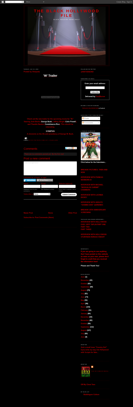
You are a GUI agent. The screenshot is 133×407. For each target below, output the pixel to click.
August (84, 290)
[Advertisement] (39, 206)
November (85, 280)
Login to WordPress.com (44, 180)
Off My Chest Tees (88, 384)
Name (26, 184)
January (84, 314)
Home (50, 213)
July (82, 294)
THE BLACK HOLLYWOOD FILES (90, 108)
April (83, 304)
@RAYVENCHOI (87, 72)
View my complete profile (99, 371)
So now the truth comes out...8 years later (43, 140)
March (83, 307)
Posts (86, 118)
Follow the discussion (74, 148)
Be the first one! (58, 154)
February (84, 310)
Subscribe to (29, 194)
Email (43, 184)
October (84, 284)
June (83, 277)
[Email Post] (26, 138)
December (85, 317)
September (85, 287)
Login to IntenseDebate (30, 180)
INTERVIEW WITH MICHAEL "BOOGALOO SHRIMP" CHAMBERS (92, 187)
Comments (88, 123)
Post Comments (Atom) (44, 217)
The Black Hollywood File (66, 13)
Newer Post (28, 213)
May (82, 300)
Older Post (72, 213)
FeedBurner (100, 96)
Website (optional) (65, 184)
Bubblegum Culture (91, 394)
